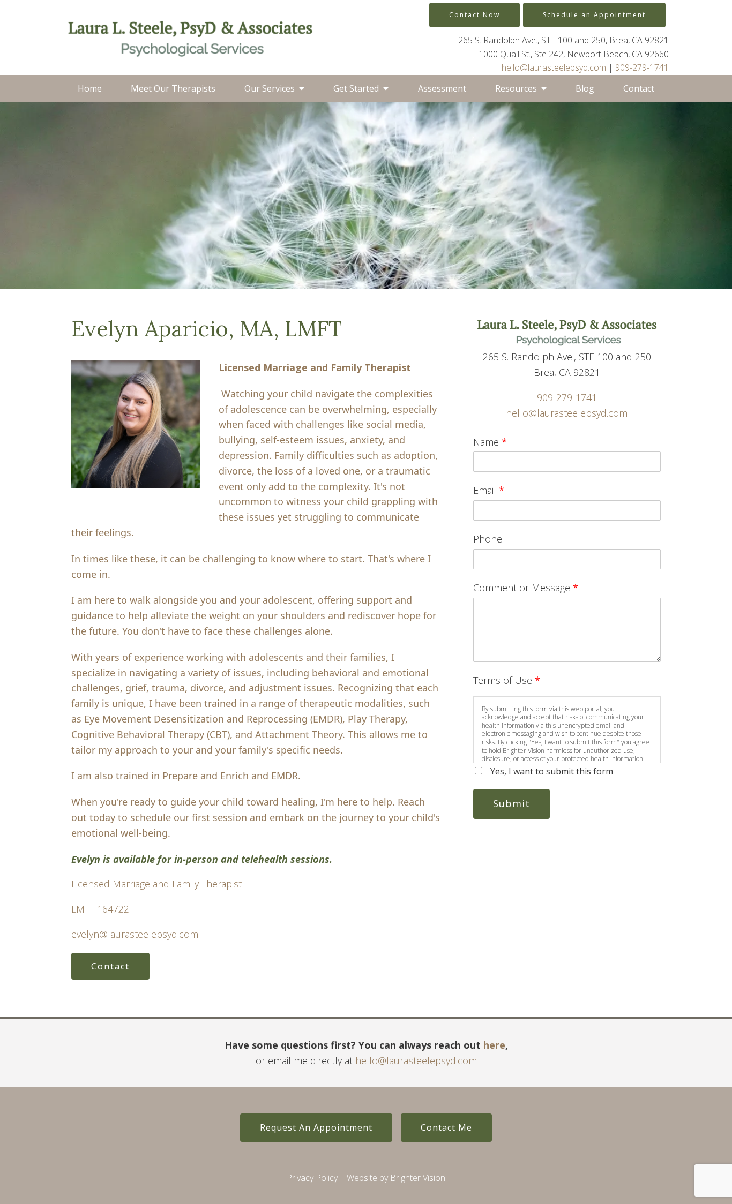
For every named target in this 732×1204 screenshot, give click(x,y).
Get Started (356, 88)
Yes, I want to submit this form (551, 771)
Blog (585, 88)
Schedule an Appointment (594, 14)
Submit (511, 803)
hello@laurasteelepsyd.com (554, 67)
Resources (516, 88)
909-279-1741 (642, 67)
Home (90, 88)
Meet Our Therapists (173, 88)
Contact (638, 88)
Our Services (269, 88)
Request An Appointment (316, 1127)
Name (490, 441)
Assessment (442, 88)
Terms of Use (506, 680)
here (494, 1045)
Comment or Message (525, 587)
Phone (487, 538)
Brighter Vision (417, 1178)
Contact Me (446, 1127)
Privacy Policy (312, 1178)
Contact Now (474, 14)
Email (488, 490)
